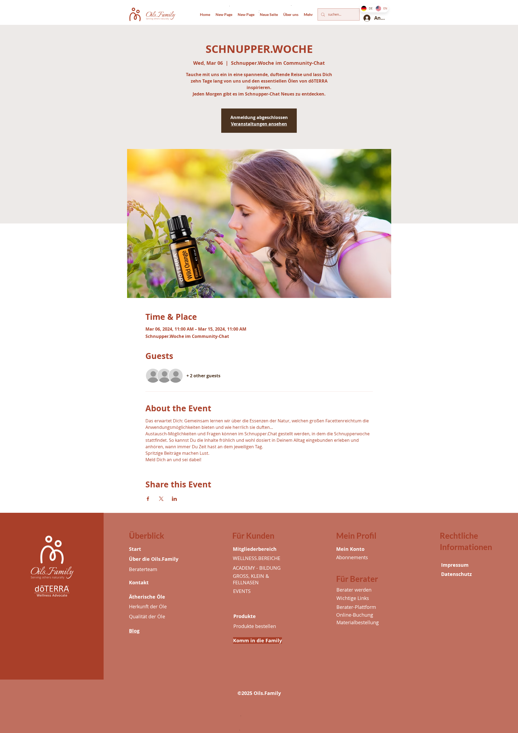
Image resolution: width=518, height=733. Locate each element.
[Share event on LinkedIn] (174, 499)
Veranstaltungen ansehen (259, 124)
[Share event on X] (161, 499)
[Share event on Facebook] (148, 499)
